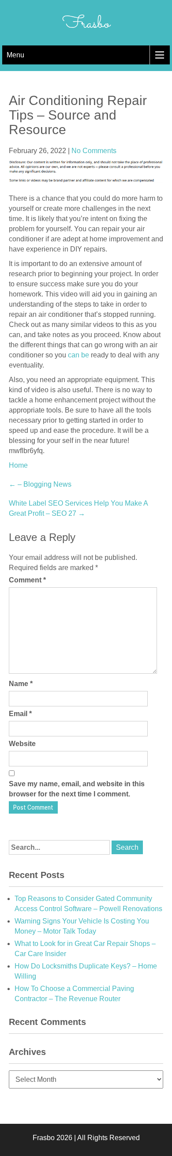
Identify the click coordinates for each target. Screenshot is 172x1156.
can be (78, 355)
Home (18, 465)
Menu (15, 55)
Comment (27, 580)
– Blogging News (40, 484)
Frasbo (86, 24)
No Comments (93, 150)
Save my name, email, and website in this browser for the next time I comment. (77, 789)
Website (22, 743)
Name (21, 683)
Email (20, 713)
